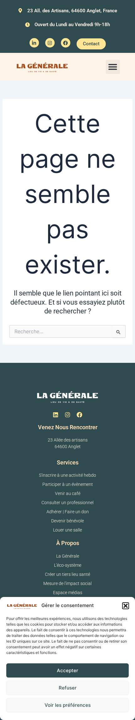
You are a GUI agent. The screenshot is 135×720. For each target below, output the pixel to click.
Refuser (68, 688)
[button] (125, 606)
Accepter (67, 670)
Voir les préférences (68, 705)
